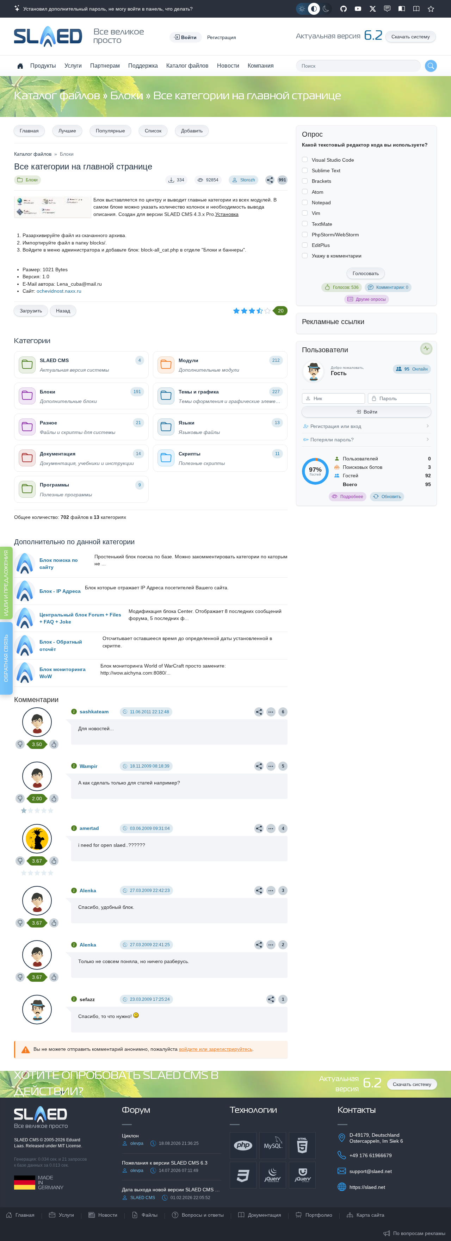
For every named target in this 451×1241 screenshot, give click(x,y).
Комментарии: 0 (392, 287)
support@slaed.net (371, 1171)
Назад (63, 311)
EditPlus (321, 245)
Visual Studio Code (333, 160)
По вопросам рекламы (419, 1233)
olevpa (136, 1143)
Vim (316, 213)
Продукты (43, 66)
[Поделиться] (269, 180)
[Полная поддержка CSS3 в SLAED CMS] (243, 1175)
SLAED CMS (27, 1139)
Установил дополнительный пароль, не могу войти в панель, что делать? (106, 9)
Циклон (130, 1135)
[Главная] (20, 66)
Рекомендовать (431, 9)
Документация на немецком (402, 9)
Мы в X (373, 9)
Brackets (321, 181)
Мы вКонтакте (387, 9)
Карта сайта (370, 1215)
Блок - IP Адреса (60, 591)
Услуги (73, 66)
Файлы (149, 1215)
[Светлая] (302, 9)
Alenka (88, 890)
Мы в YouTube (358, 9)
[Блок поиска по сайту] (24, 563)
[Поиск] (431, 66)
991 (282, 180)
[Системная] (314, 9)
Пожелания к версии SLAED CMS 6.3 (165, 1163)
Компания (261, 66)
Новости (228, 66)
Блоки (128, 96)
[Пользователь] (271, 711)
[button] (185, 37)
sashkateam (94, 711)
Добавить (192, 131)
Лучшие (67, 131)
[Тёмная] (326, 9)
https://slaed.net (367, 1187)
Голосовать (366, 273)
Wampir (88, 766)
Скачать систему (410, 36)
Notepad (321, 202)
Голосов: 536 (346, 287)
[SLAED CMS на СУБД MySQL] (272, 1145)
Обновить (391, 496)
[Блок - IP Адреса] (24, 591)
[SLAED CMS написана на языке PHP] (243, 1145)
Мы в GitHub (344, 9)
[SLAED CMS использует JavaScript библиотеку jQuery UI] (302, 1175)
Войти (370, 412)
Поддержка (143, 66)
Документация (264, 1215)
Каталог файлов (187, 66)
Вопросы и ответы (203, 1215)
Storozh (247, 180)
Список (153, 131)
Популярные (110, 131)
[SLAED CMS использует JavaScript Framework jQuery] (272, 1175)
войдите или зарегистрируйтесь (215, 1049)
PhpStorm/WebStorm (335, 234)
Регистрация (221, 37)
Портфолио (318, 1215)
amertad (89, 828)
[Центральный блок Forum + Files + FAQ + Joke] (24, 618)
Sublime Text (326, 170)
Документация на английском (416, 9)
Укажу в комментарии (337, 256)
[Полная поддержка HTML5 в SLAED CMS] (302, 1145)
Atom (317, 192)
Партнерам (105, 66)
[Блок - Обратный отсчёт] (24, 645)
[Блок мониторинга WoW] (24, 672)
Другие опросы (371, 299)
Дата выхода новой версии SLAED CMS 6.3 (171, 1189)
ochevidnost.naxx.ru (59, 291)
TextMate (322, 224)
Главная (29, 131)
